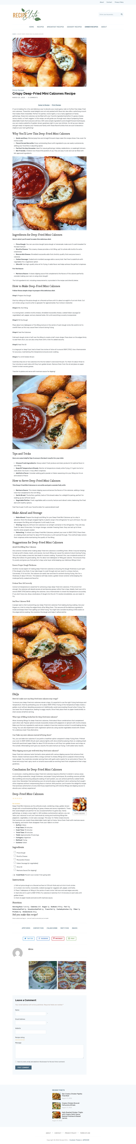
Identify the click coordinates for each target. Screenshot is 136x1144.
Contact (109, 2)
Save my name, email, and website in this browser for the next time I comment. (41, 1062)
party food (65, 928)
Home (31, 27)
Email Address (20, 1019)
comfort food (38, 928)
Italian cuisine (52, 928)
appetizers (26, 928)
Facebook (44, 938)
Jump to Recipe (44, 105)
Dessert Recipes (74, 27)
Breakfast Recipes (55, 27)
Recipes (40, 27)
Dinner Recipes (91, 27)
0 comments (33, 97)
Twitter (30, 938)
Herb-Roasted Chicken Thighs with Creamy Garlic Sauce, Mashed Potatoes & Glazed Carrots (72, 1115)
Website (18, 1028)
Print (73, 938)
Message (18, 1043)
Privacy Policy (119, 2)
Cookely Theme (75, 1140)
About (102, 2)
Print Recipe (56, 105)
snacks (74, 928)
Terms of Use (85, 1133)
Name (17, 1010)
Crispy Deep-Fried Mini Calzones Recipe (43, 93)
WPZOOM (86, 1140)
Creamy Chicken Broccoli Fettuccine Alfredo (70, 1104)
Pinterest (59, 938)
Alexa (30, 949)
